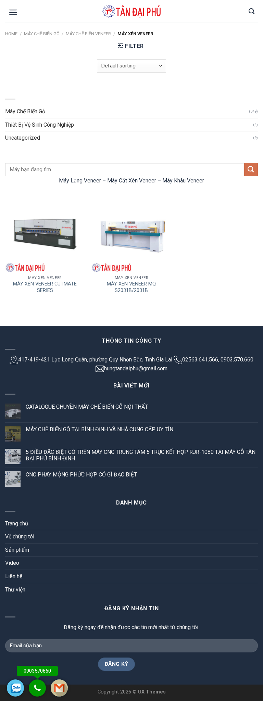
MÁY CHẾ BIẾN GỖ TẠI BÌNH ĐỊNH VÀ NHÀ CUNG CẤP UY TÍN (99, 429)
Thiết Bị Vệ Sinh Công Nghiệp (39, 125)
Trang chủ (16, 523)
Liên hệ (13, 576)
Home (11, 33)
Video (12, 563)
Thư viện (15, 589)
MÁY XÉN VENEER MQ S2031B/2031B (131, 287)
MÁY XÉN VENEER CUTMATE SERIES (45, 287)
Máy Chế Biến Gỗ (42, 33)
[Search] (251, 11)
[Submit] (251, 169)
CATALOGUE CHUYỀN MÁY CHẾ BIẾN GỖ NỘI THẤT (87, 407)
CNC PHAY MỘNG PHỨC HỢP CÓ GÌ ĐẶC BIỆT (81, 474)
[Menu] (13, 12)
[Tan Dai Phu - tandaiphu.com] (131, 11)
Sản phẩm (17, 550)
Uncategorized (22, 138)
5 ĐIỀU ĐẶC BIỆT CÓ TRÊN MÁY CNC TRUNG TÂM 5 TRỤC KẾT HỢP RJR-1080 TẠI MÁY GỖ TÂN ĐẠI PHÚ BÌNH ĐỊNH (140, 455)
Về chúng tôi (19, 536)
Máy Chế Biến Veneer (88, 33)
